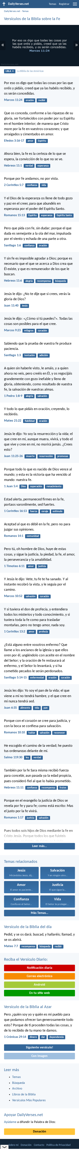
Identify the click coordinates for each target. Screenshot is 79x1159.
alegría (29, 281)
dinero (33, 1037)
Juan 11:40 (11, 305)
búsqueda (60, 281)
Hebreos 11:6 (13, 280)
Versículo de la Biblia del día (28, 927)
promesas (62, 456)
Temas (52, 4)
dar (43, 1037)
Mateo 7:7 (11, 946)
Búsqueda (18, 1083)
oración (30, 100)
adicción (43, 355)
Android (39, 984)
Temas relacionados (20, 862)
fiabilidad (30, 421)
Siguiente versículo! (39, 1047)
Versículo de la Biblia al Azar (28, 1007)
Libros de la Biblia (24, 1094)
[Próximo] (39, 835)
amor (30, 141)
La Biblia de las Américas (30, 71)
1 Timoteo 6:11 (14, 566)
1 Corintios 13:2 (14, 631)
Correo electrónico (39, 976)
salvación (42, 396)
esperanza (43, 166)
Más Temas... (39, 913)
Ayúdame (10, 1122)
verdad (29, 166)
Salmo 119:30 (13, 757)
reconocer (59, 733)
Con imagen (39, 1056)
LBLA (8, 71)
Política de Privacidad (58, 1145)
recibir (41, 100)
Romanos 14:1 (13, 536)
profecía (43, 631)
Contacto (39, 1145)
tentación (29, 355)
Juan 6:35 (10, 707)
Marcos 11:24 (13, 100)
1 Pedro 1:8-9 (13, 396)
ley (27, 757)
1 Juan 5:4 (11, 486)
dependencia (56, 1037)
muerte (30, 456)
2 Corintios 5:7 (13, 185)
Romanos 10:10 (14, 732)
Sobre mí (13, 1145)
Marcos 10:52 (13, 596)
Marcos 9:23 (12, 330)
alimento (25, 708)
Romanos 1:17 (13, 817)
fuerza (33, 511)
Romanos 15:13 (14, 215)
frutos (63, 787)
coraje (45, 511)
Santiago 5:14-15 (15, 677)
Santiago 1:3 (12, 355)
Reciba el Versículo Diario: (26, 960)
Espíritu (42, 141)
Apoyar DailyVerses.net (23, 1115)
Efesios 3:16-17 (14, 140)
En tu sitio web (39, 993)
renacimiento (54, 486)
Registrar (64, 4)
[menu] (75, 5)
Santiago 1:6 (12, 245)
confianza (32, 185)
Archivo (17, 1088)
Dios (23, 486)
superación (36, 486)
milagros (28, 330)
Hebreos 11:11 (13, 787)
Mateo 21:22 (12, 420)
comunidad (33, 536)
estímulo (57, 511)
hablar (31, 733)
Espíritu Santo (64, 215)
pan (46, 708)
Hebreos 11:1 (13, 165)
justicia (42, 566)
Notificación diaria (39, 968)
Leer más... (39, 846)
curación (42, 330)
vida (44, 185)
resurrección (46, 456)
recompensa (44, 281)
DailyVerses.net (12, 11)
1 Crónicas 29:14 (15, 1037)
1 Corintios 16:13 (15, 511)
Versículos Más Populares (29, 1100)
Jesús (25, 305)
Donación (39, 1131)
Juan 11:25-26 (13, 456)
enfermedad (37, 677)
